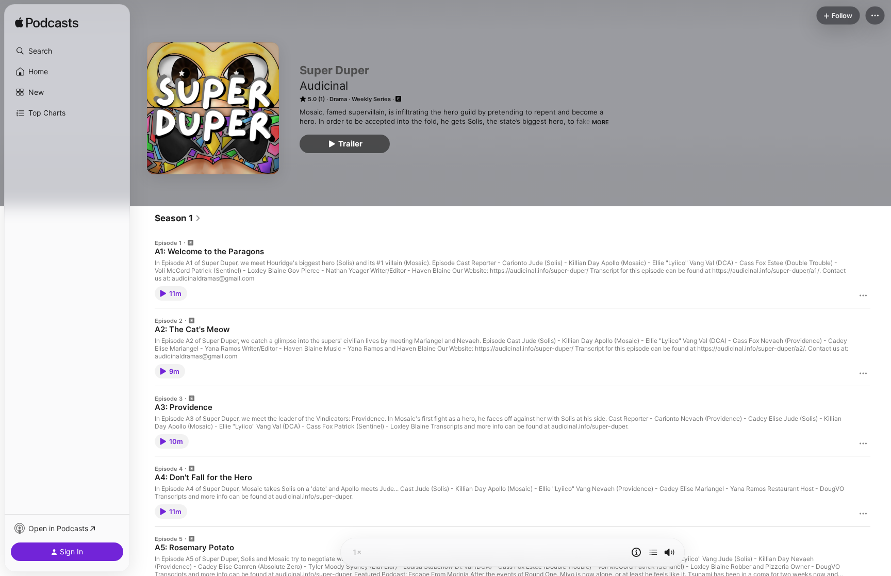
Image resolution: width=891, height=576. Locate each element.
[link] (178, 218)
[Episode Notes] (636, 552)
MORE (600, 122)
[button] (67, 51)
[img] (46, 23)
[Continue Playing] (653, 552)
